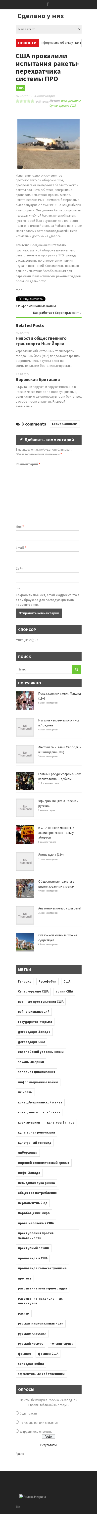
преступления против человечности (35, 1235)
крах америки (29, 1122)
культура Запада (61, 1122)
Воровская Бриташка (38, 379)
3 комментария (44, 96)
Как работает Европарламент (56, 313)
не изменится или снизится (39, 1422)
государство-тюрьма (35, 1022)
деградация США (31, 1042)
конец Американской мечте (40, 1102)
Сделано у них (40, 15)
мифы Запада (29, 1173)
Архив (20, 1454)
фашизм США (48, 1354)
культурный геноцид (34, 1142)
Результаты (48, 1445)
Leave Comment (65, 424)
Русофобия (47, 981)
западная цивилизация (36, 1072)
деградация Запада (34, 1032)
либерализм (28, 1152)
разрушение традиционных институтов (40, 1301)
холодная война (31, 1364)
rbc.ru (19, 290)
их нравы (25, 1092)
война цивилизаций (33, 1011)
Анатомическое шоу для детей (60, 908)
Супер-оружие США (62, 105)
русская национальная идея (40, 1323)
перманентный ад (33, 1203)
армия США (64, 991)
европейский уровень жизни (41, 1052)
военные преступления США (40, 1001)
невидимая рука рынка (36, 1183)
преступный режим (33, 1248)
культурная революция (36, 1132)
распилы (74, 100)
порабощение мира (34, 1213)
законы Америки (31, 1062)
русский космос (30, 1343)
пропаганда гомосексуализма (42, 1268)
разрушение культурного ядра (42, 1288)
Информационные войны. (37, 306)
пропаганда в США (33, 1258)
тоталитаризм (62, 1343)
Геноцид (25, 981)
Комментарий (28, 464)
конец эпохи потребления (39, 1112)
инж (64, 100)
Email (21, 548)
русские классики (32, 1333)
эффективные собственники (41, 1374)
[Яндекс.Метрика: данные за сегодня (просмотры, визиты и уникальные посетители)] (32, 1496)
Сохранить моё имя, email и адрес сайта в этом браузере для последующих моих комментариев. (47, 600)
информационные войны (38, 1082)
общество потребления (37, 1193)
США (20, 88)
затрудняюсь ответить (36, 1431)
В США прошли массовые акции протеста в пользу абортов (56, 833)
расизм (23, 1313)
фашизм (24, 1354)
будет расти (28, 1413)
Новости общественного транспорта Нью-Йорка (41, 340)
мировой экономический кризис (43, 1163)
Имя (20, 526)
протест (25, 1278)
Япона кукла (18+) (51, 854)
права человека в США (36, 1223)
